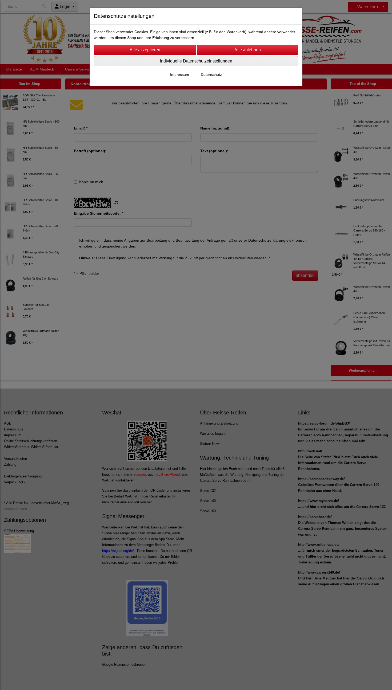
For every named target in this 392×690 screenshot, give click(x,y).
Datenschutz (211, 74)
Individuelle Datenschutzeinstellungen (196, 61)
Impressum (179, 74)
